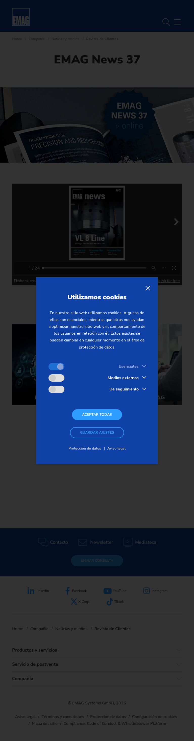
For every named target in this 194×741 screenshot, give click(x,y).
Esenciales (129, 366)
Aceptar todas (97, 414)
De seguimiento (124, 389)
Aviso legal (116, 448)
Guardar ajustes (97, 432)
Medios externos (123, 378)
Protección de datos (84, 448)
